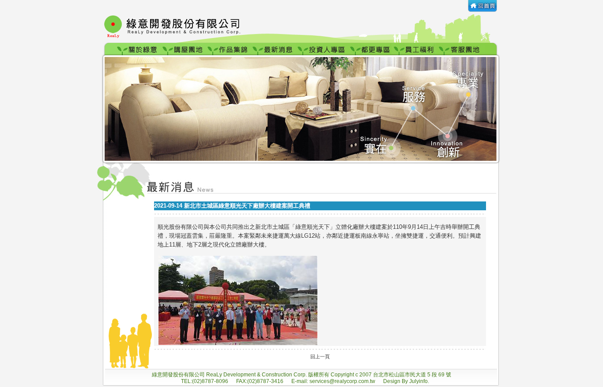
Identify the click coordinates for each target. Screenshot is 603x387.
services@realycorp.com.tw (343, 381)
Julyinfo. (419, 381)
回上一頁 (320, 356)
